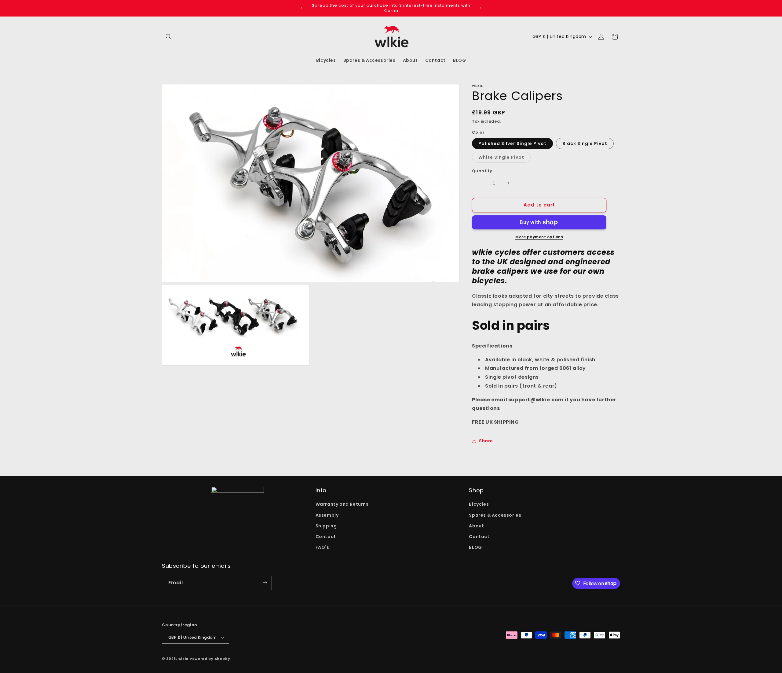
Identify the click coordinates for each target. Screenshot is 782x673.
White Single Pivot (504, 158)
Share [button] (486, 441)
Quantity (482, 171)
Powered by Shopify (210, 658)
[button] (168, 36)
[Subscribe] (265, 582)
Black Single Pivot (584, 143)
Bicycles (479, 504)
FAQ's (322, 548)
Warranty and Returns (342, 504)
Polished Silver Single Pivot (512, 143)
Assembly (327, 515)
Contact (326, 537)
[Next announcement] (480, 8)
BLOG (475, 548)
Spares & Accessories (495, 515)
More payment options (539, 237)
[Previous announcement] (301, 8)
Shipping (326, 526)
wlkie (183, 658)
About (476, 526)
